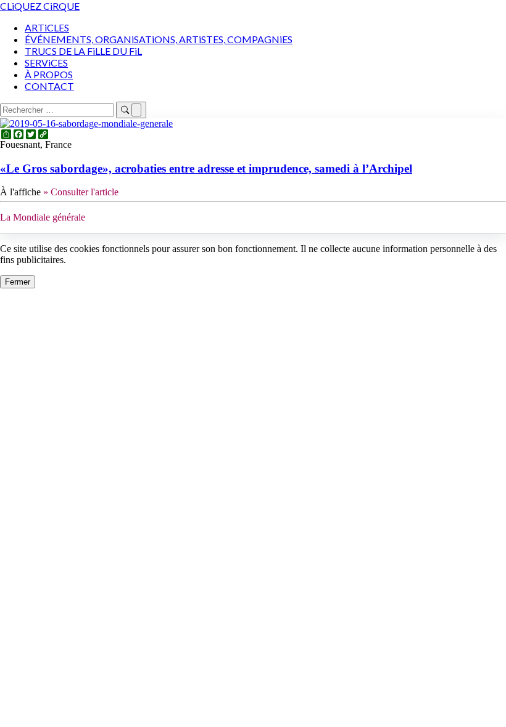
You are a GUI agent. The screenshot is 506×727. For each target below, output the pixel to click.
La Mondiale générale (42, 217)
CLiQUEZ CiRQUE (40, 6)
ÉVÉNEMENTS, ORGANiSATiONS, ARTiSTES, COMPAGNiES (158, 39)
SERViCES (46, 62)
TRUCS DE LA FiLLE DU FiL (83, 51)
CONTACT (49, 86)
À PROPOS (49, 74)
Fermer (17, 281)
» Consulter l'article (80, 192)
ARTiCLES (47, 27)
